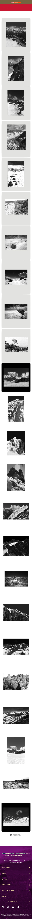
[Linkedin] (13, 907)
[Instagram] (8, 907)
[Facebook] (3, 907)
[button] (28, 8)
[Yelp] (18, 907)
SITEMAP (5, 896)
